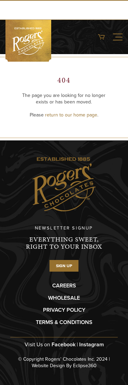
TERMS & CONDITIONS (64, 322)
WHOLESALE (64, 298)
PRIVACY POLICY (64, 310)
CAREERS (64, 285)
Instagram (91, 344)
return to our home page (71, 115)
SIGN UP (64, 266)
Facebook (63, 344)
